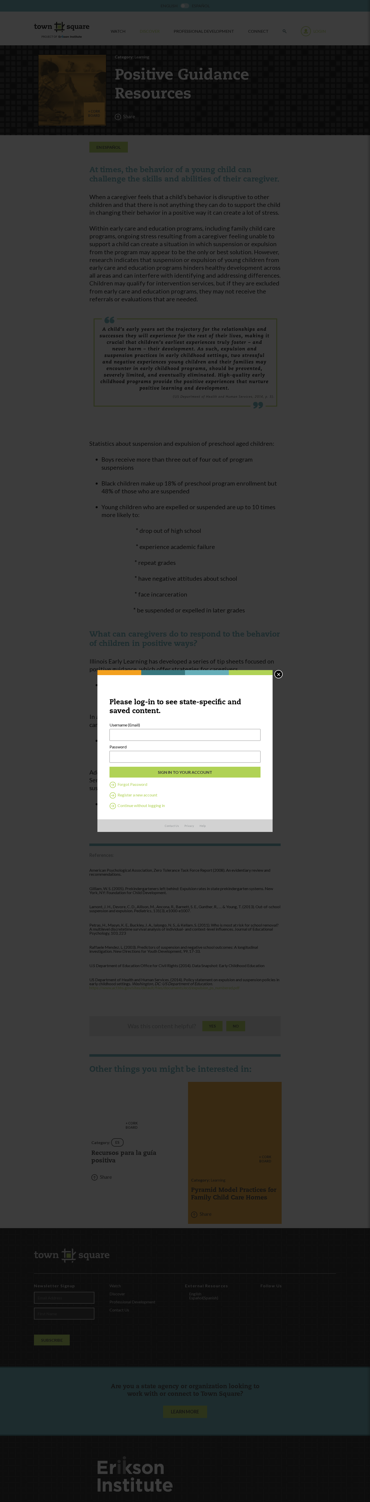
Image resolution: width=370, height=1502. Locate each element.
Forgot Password (132, 784)
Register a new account (137, 794)
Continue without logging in (141, 805)
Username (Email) (124, 725)
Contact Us (172, 825)
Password (118, 747)
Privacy (189, 825)
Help (203, 825)
